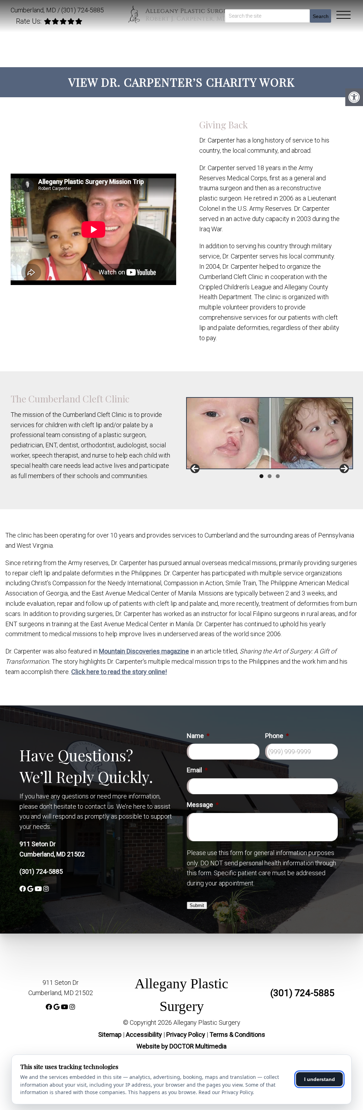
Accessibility (144, 1034)
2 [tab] (270, 476)
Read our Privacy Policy (226, 1092)
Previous (195, 468)
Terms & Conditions (237, 1034)
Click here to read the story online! (119, 671)
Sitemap (110, 1034)
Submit (197, 905)
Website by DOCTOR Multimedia (181, 1046)
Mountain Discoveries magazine (144, 651)
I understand (319, 1079)
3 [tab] (278, 476)
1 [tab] (261, 476)
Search (321, 16)
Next (344, 468)
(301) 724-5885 (82, 10)
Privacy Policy (186, 1034)
